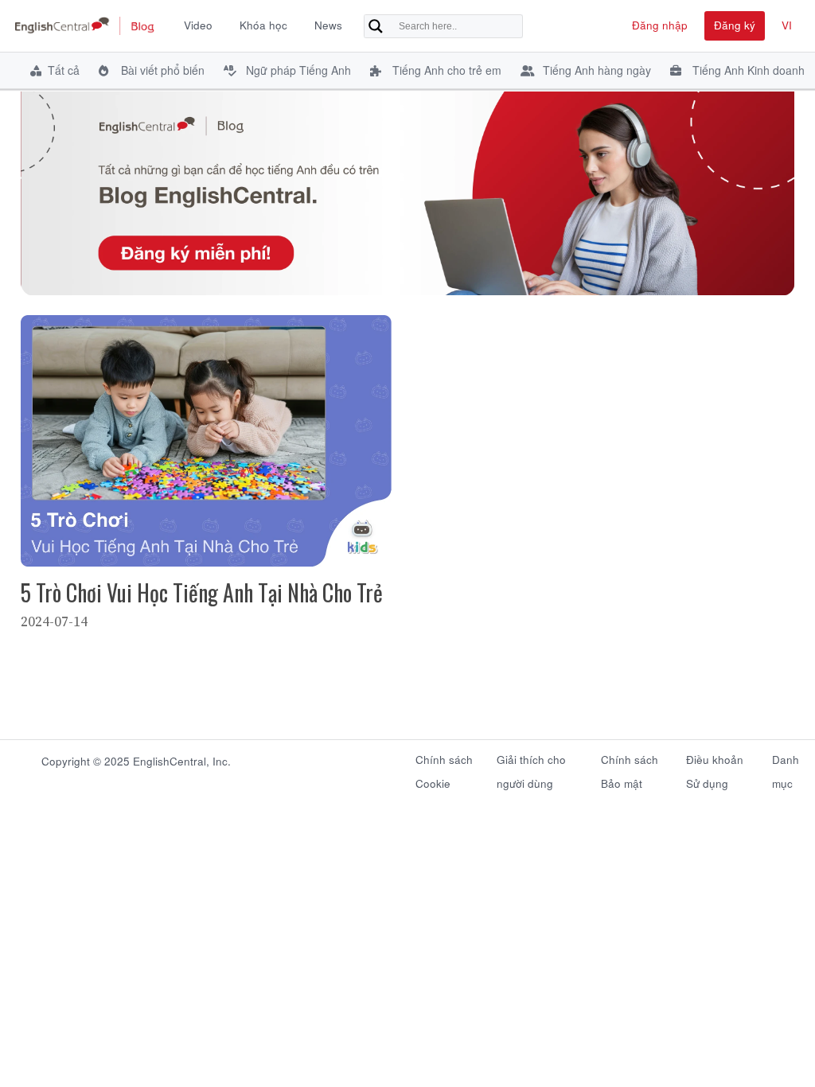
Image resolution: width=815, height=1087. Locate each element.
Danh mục (785, 767)
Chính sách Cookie (444, 767)
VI (787, 25)
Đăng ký (734, 25)
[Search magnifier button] (376, 26)
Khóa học (263, 25)
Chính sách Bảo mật (629, 767)
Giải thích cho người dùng (531, 767)
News (328, 25)
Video (198, 25)
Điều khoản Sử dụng (714, 767)
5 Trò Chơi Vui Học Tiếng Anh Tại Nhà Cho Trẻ (202, 592)
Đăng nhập (660, 25)
